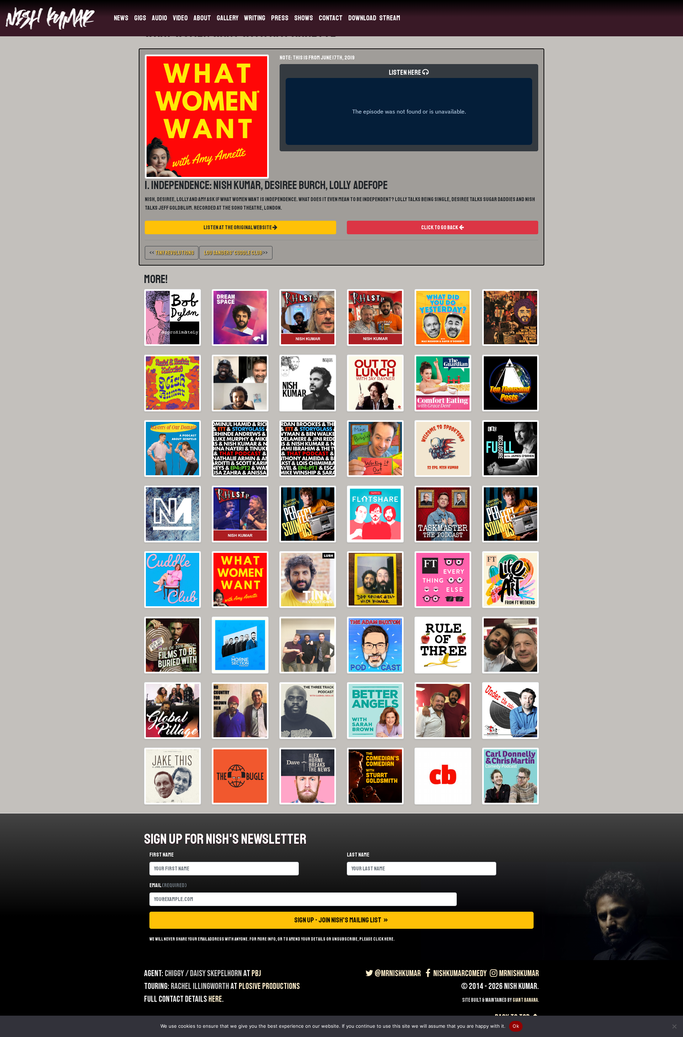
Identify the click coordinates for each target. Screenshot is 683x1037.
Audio (159, 18)
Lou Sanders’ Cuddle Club (233, 252)
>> (236, 252)
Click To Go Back (440, 227)
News (121, 18)
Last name (358, 854)
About (202, 18)
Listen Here (405, 72)
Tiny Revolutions (174, 252)
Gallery (227, 18)
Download (362, 18)
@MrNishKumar (398, 973)
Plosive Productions (269, 986)
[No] (674, 1026)
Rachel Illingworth (200, 986)
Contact (331, 18)
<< (171, 252)
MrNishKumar (519, 973)
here (215, 999)
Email (168, 885)
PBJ (256, 973)
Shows (303, 18)
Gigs (140, 18)
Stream (389, 18)
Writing (254, 18)
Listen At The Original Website (237, 227)
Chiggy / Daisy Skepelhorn (203, 973)
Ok (516, 1026)
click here (383, 939)
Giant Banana (525, 1000)
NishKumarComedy (460, 973)
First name (161, 854)
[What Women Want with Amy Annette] (207, 116)
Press (279, 18)
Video (180, 18)
